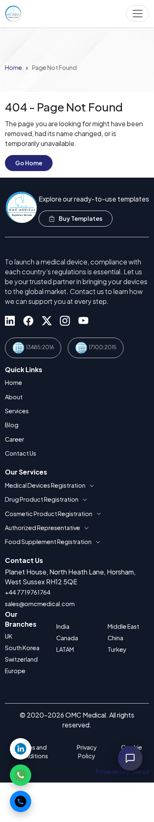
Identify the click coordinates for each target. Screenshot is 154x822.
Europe (15, 670)
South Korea (22, 647)
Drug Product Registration (41, 499)
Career (14, 439)
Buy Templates (80, 218)
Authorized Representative (42, 527)
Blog (11, 424)
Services (17, 410)
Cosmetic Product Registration (48, 513)
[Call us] (20, 801)
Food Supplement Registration (48, 541)
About (14, 397)
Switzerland (21, 659)
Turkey (117, 649)
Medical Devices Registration (45, 485)
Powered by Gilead (122, 771)
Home (13, 67)
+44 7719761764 (28, 592)
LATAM (65, 649)
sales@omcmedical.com (40, 603)
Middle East (123, 626)
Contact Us (20, 453)
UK (8, 636)
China (115, 637)
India (62, 626)
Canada (67, 637)
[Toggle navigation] (137, 13)
